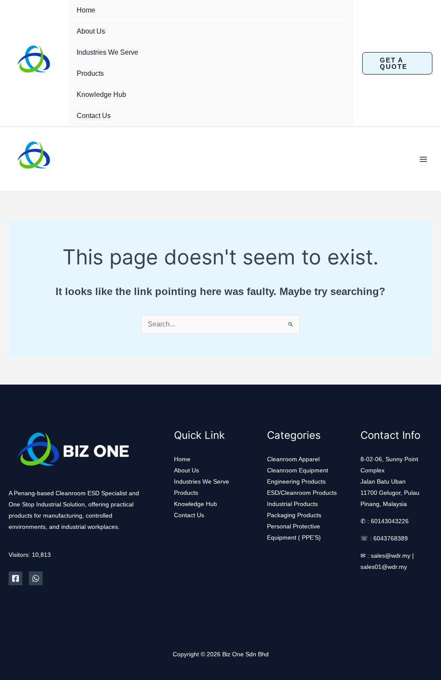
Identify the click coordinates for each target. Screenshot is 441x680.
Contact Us (94, 115)
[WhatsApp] (36, 578)
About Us (91, 31)
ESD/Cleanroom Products (302, 492)
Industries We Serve (107, 52)
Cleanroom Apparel (293, 459)
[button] (397, 63)
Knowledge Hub (101, 94)
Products (90, 73)
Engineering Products (296, 481)
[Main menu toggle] (423, 159)
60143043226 (390, 521)
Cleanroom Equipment (297, 470)
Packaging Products (294, 515)
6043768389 (390, 538)
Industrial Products (292, 503)
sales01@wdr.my (383, 566)
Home (86, 10)
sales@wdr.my (390, 555)
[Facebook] (15, 578)
